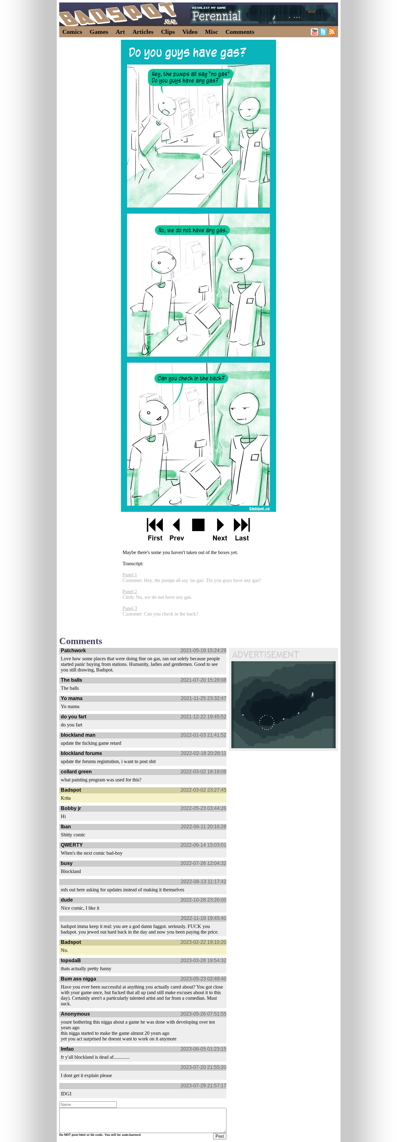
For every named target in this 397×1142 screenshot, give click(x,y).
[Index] (198, 529)
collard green (76, 771)
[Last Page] (242, 529)
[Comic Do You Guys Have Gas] (198, 276)
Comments (239, 31)
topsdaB (71, 960)
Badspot (71, 790)
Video (190, 31)
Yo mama (72, 698)
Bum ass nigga (78, 978)
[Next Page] (220, 529)
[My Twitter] (323, 33)
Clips (168, 31)
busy (67, 863)
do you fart (73, 716)
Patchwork (73, 650)
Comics (72, 31)
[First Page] (155, 529)
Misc (211, 31)
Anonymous (75, 1014)
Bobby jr (71, 808)
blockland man (78, 735)
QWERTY (72, 845)
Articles (143, 31)
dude (67, 900)
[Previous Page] (177, 529)
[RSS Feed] (332, 33)
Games (99, 31)
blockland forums (81, 753)
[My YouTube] (314, 33)
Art (120, 31)
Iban (66, 826)
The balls (71, 680)
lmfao (67, 1049)
